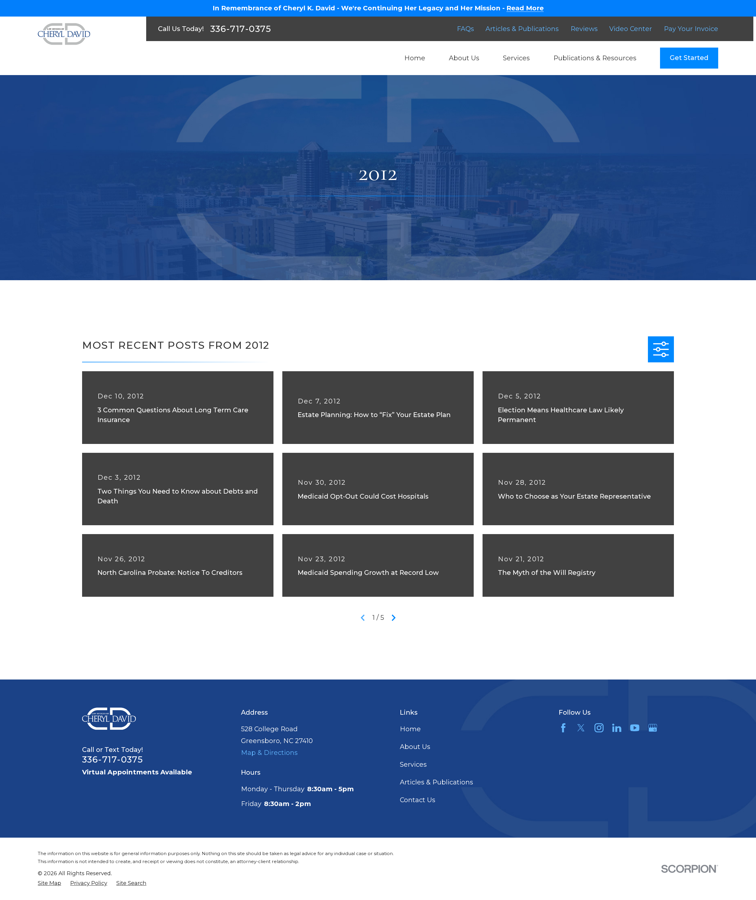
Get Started (689, 58)
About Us (415, 747)
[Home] (64, 34)
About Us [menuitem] (464, 58)
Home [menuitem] (414, 58)
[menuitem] (49, 883)
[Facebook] (563, 727)
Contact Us (417, 800)
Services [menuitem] (516, 58)
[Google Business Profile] (652, 727)
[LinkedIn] (616, 727)
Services (413, 764)
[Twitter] (581, 727)
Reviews (584, 29)
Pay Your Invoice (691, 29)
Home (410, 729)
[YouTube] (634, 727)
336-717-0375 (240, 29)
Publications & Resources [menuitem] (594, 58)
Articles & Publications (522, 29)
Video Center (630, 29)
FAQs (465, 29)
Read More (525, 8)
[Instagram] (599, 727)
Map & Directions (269, 753)
